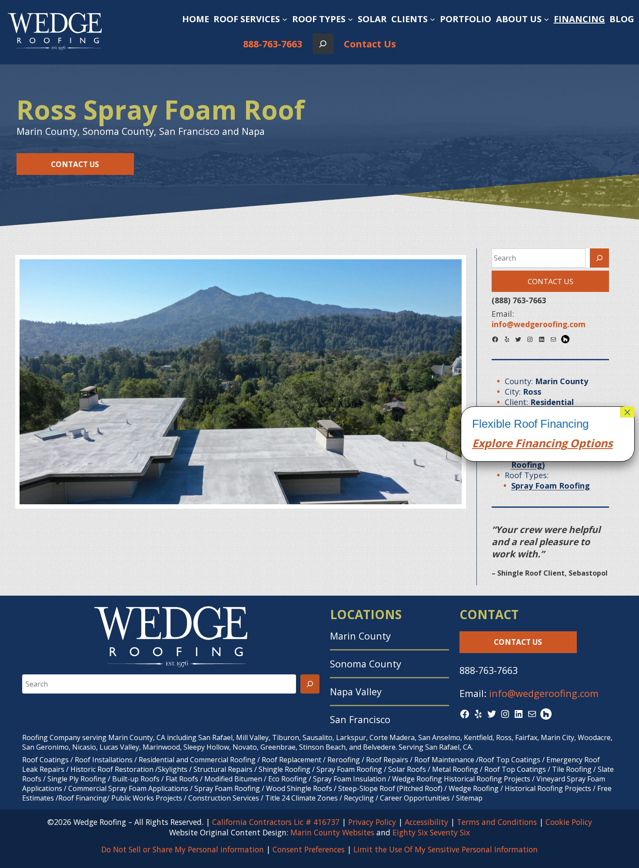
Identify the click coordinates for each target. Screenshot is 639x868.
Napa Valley (356, 691)
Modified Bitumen (233, 779)
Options (589, 443)
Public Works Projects (146, 798)
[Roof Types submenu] (350, 19)
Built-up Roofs (136, 779)
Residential (156, 759)
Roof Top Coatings (509, 759)
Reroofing (343, 759)
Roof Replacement (291, 759)
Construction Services (223, 798)
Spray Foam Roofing (349, 769)
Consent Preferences (309, 849)
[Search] (599, 258)
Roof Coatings (45, 759)
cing (556, 443)
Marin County (360, 636)
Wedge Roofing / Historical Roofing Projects (520, 788)
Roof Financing (82, 798)
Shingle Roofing (284, 769)
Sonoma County (365, 663)
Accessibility (426, 822)
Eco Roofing (287, 779)
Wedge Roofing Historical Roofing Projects (461, 779)
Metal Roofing (456, 769)
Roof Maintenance (444, 759)
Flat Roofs (182, 779)
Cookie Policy (569, 822)
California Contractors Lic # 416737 (275, 822)
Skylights (172, 769)
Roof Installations (104, 759)
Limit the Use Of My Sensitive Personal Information (445, 849)
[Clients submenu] (432, 19)
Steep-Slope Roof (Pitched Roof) (390, 788)
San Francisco (360, 719)
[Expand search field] (323, 44)
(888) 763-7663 (519, 300)
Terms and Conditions (497, 822)
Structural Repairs (223, 769)
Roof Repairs (387, 759)
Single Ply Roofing (76, 779)
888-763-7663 (272, 43)
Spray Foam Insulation (349, 779)
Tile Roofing (572, 769)
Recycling (359, 798)
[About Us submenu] (546, 19)
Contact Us (370, 43)
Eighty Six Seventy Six (431, 832)
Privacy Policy (372, 822)
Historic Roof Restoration (111, 769)
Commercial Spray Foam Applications (128, 788)
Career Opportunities (415, 798)
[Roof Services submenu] (284, 19)
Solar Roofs (408, 769)
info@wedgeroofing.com (544, 693)
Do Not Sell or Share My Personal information (182, 849)
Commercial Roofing (223, 759)
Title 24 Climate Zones (301, 798)
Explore (492, 443)
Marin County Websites (332, 832)
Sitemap (469, 798)
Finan (529, 443)
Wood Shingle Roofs (299, 788)
